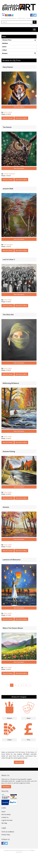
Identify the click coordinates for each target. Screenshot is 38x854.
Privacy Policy (5, 835)
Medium (5, 43)
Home (3, 811)
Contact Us (30, 18)
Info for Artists (6, 814)
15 (26, 685)
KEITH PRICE (8, 112)
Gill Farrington (8, 244)
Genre (4, 47)
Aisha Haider (8, 300)
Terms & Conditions (7, 832)
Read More (6, 786)
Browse (4, 53)
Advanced (33, 25)
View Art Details (8, 118)
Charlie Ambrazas (9, 174)
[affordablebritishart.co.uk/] (19, 7)
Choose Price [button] (6, 40)
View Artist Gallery (21, 118)
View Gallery (19, 762)
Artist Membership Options (8, 18)
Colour (4, 50)
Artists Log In (21, 18)
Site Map (4, 823)
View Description (19, 107)
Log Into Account (6, 820)
